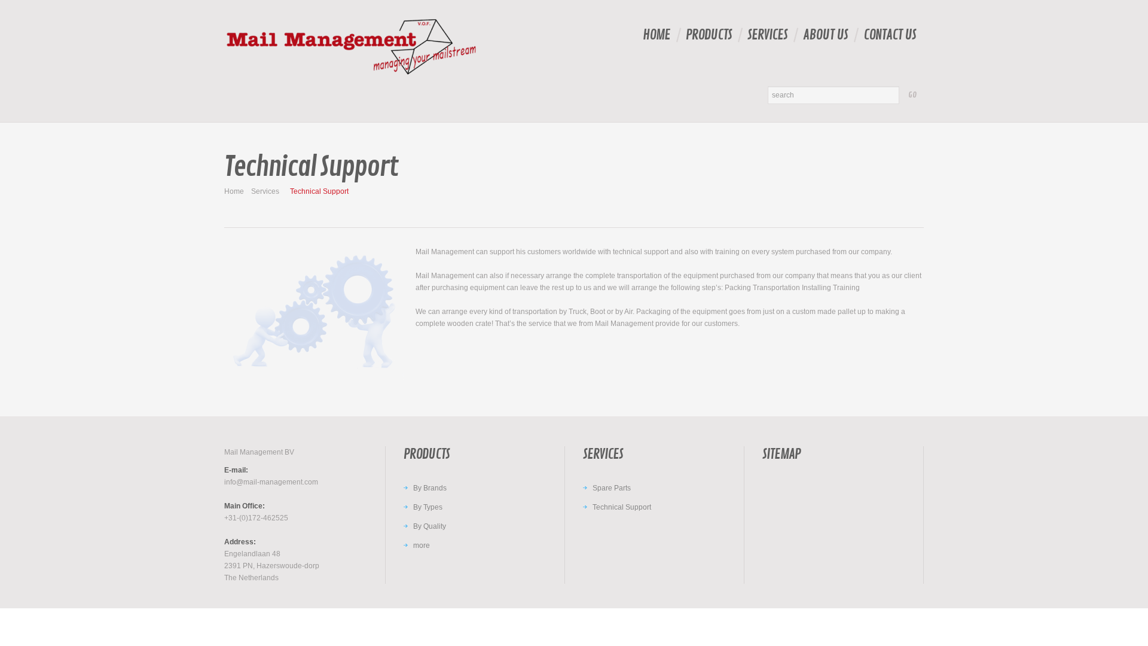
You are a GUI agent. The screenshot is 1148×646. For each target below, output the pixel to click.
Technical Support (622, 507)
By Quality (429, 526)
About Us (825, 35)
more (421, 545)
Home (656, 35)
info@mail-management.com (271, 482)
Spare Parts (612, 488)
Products (709, 35)
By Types (427, 507)
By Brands (430, 488)
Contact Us (889, 35)
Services (767, 35)
